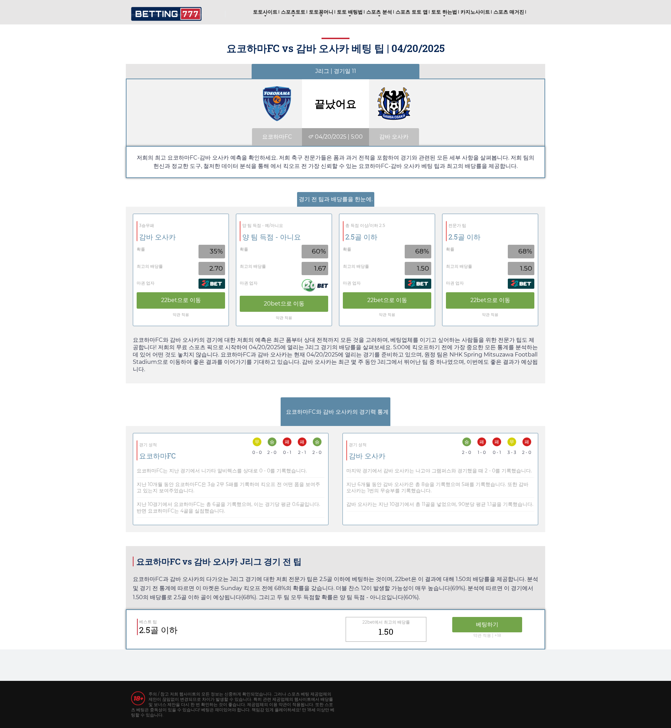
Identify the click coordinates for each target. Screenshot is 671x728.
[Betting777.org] (166, 11)
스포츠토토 (293, 12)
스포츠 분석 (379, 12)
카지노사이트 (475, 12)
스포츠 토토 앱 (412, 12)
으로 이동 (181, 300)
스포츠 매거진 (508, 12)
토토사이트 (265, 12)
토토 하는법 (444, 12)
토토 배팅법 (350, 12)
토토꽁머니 (321, 12)
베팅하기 (487, 624)
